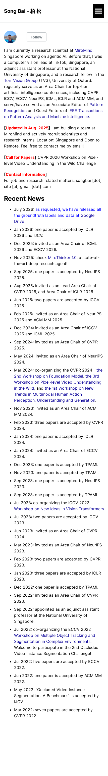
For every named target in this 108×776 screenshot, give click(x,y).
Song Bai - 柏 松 (22, 11)
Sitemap (12, 752)
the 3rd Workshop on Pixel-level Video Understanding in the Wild (57, 382)
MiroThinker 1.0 (62, 257)
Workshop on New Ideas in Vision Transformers (59, 508)
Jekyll (43, 766)
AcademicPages (58, 766)
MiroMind (83, 50)
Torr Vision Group (21, 80)
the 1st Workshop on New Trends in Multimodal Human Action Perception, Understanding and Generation (54, 394)
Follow (36, 37)
